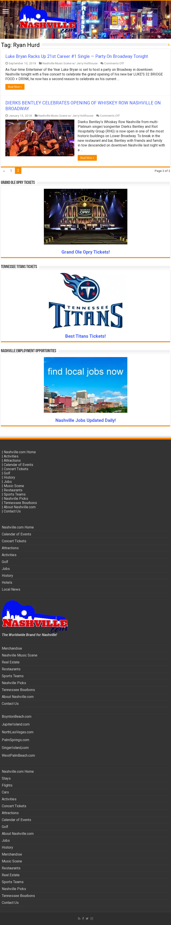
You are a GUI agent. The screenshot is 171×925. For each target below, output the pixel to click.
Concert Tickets (16, 469)
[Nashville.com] (85, 20)
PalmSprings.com (15, 740)
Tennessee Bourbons (20, 503)
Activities (11, 456)
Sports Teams (15, 494)
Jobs (8, 482)
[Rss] (79, 918)
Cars (5, 792)
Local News (11, 589)
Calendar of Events (18, 465)
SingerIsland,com (15, 748)
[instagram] (92, 918)
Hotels (7, 582)
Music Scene (14, 486)
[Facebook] (83, 918)
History (9, 477)
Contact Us (12, 511)
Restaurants (13, 490)
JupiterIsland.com (16, 724)
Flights (7, 785)
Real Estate (11, 662)
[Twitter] (87, 918)
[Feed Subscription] (169, 45)
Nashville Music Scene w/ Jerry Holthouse (70, 63)
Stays (6, 778)
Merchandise (12, 648)
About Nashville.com (20, 507)
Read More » (15, 86)
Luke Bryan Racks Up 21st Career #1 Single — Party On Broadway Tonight (76, 56)
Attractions (12, 460)
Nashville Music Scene (19, 655)
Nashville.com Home (20, 452)
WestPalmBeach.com (18, 755)
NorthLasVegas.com (17, 732)
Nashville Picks (16, 498)
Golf (7, 473)
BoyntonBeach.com (16, 716)
